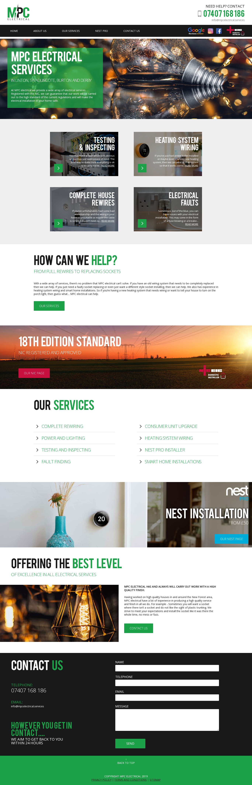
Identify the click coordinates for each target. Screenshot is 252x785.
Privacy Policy (101, 780)
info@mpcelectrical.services (228, 20)
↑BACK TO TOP (126, 761)
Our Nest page (231, 539)
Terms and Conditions (130, 780)
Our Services (49, 306)
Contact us (139, 628)
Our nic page (34, 373)
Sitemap (155, 780)
